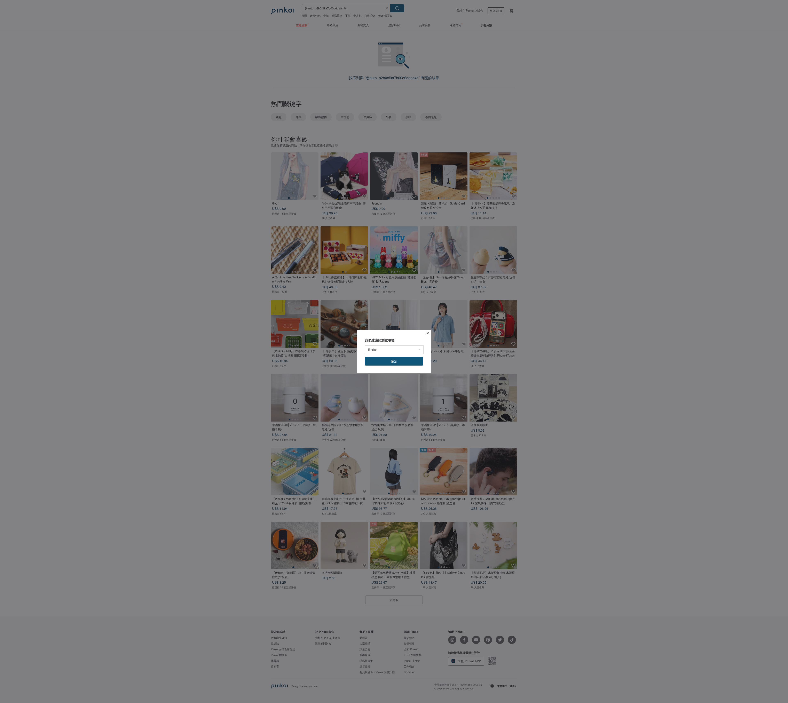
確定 (394, 361)
